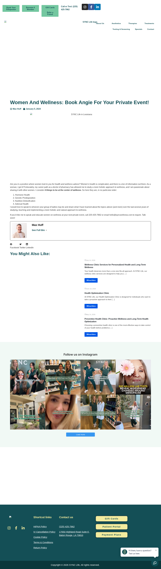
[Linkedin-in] (97, 7)
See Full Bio (38, 230)
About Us (100, 23)
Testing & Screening (121, 29)
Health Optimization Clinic (97, 293)
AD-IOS (105, 564)
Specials (138, 29)
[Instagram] (85, 7)
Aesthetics (116, 23)
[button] (14, 246)
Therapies (132, 23)
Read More (92, 280)
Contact (150, 29)
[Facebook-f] (91, 7)
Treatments (149, 23)
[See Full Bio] (46, 230)
